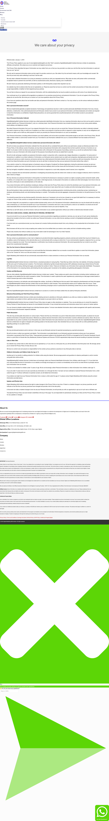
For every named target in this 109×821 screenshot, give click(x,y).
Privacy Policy (3, 517)
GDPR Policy (37, 517)
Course (2, 8)
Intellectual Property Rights (47, 517)
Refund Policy (30, 517)
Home (1, 6)
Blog (1, 14)
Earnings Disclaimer (21, 517)
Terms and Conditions (12, 517)
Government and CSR (5, 10)
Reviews (2, 12)
